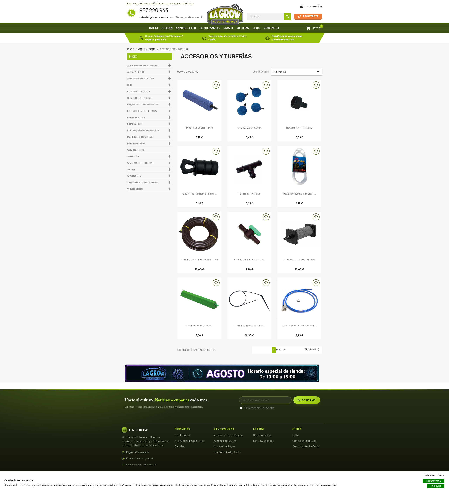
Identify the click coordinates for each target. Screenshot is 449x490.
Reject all (436, 485)
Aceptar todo (433, 480)
